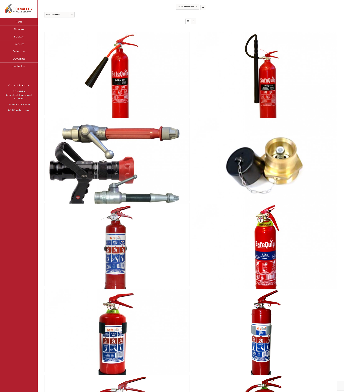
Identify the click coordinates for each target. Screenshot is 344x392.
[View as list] (193, 21)
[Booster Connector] (264, 148)
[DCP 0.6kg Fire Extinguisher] (116, 234)
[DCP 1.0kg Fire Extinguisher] (264, 234)
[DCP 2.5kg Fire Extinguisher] (264, 320)
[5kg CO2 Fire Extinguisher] (264, 63)
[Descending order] (203, 7)
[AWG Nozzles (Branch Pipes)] (116, 148)
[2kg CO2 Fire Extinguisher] (116, 63)
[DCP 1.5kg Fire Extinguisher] (116, 320)
